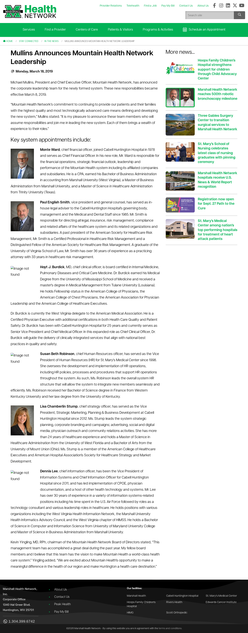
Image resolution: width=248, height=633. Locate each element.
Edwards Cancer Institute (221, 602)
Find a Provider (55, 29)
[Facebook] (214, 6)
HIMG (130, 612)
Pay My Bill (61, 611)
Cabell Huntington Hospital (182, 596)
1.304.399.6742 (22, 621)
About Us (60, 589)
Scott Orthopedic (176, 612)
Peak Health (62, 604)
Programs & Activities (158, 29)
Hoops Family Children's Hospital (141, 604)
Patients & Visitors (120, 29)
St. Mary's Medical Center (221, 596)
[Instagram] (221, 6)
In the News (52, 41)
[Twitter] (235, 6)
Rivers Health (174, 602)
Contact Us (62, 597)
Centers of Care (87, 29)
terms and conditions (170, 628)
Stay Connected (28, 41)
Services (29, 29)
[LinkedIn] (228, 6)
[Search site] (239, 15)
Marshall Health (136, 596)
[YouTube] (241, 6)
